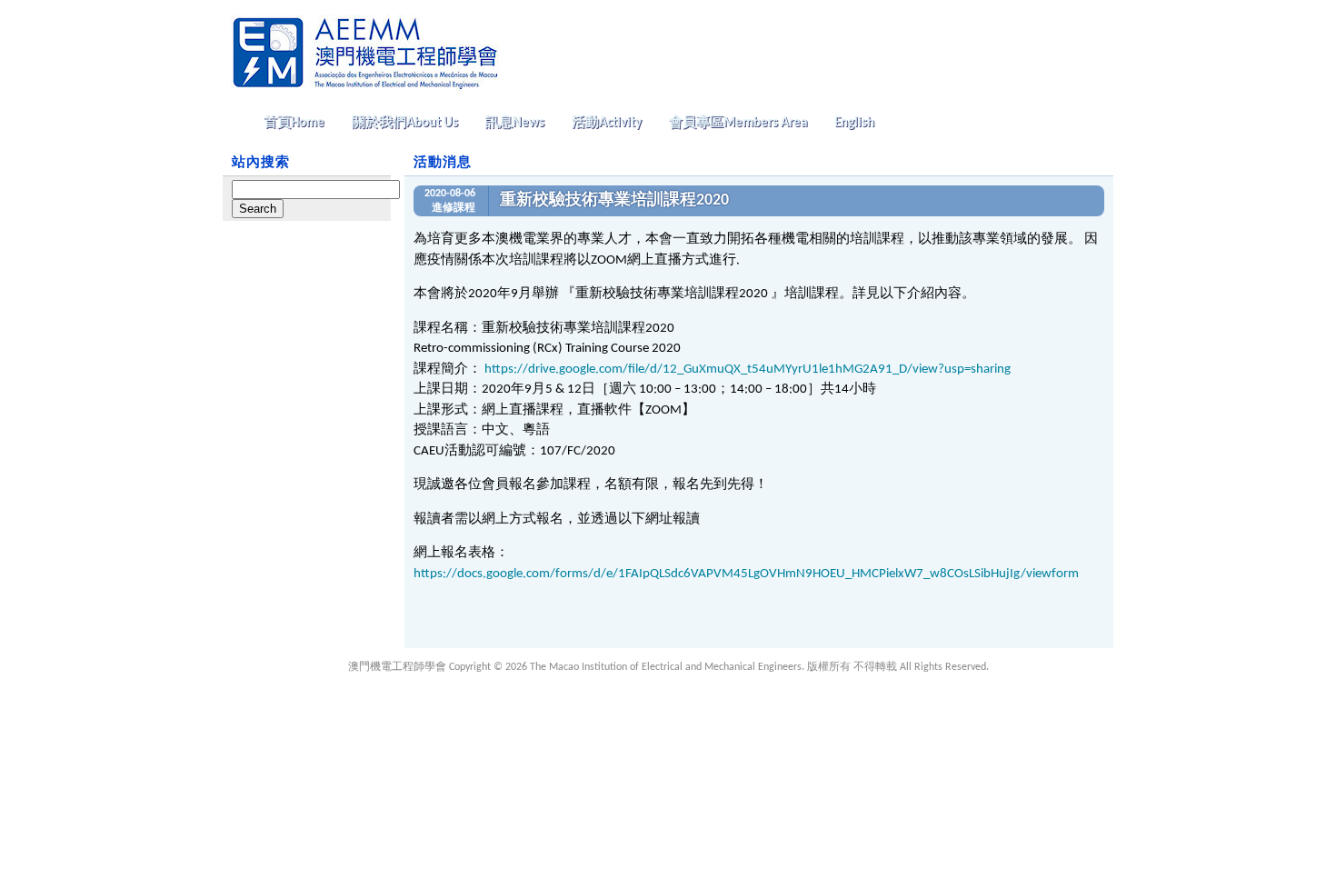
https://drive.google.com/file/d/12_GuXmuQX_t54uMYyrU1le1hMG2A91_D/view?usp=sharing (747, 369)
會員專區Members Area (738, 123)
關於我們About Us (405, 123)
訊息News (514, 123)
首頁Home (294, 123)
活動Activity (607, 123)
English (854, 123)
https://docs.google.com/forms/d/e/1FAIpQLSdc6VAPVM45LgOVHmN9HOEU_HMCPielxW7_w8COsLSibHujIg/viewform (746, 574)
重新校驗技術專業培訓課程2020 (614, 200)
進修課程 (453, 208)
